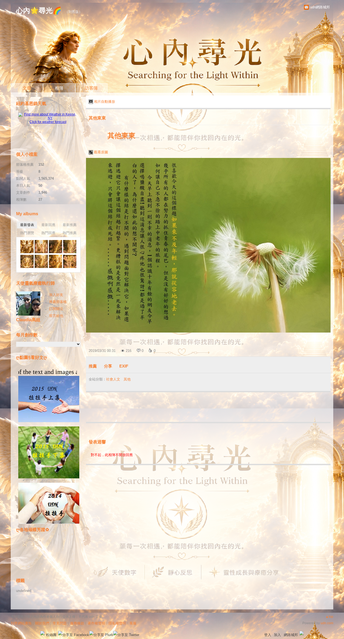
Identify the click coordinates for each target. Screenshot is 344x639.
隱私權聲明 (117, 623)
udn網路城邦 (320, 7)
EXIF (123, 366)
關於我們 (42, 623)
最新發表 (27, 225)
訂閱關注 (56, 309)
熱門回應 (48, 233)
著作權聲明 (96, 623)
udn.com (327, 623)
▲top (329, 617)
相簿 (59, 88)
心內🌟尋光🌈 (38, 10)
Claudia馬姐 (28, 319)
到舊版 (73, 12)
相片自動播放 (104, 102)
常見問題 (60, 623)
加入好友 (56, 295)
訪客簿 (91, 88)
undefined (23, 591)
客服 (133, 623)
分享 (108, 366)
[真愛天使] (27, 246)
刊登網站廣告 (21, 623)
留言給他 (56, 316)
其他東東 (97, 118)
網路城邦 (291, 635)
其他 (127, 379)
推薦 (93, 366)
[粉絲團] (42, 633)
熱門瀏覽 (27, 233)
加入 (277, 635)
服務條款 (77, 623)
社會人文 (113, 379)
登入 (267, 635)
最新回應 (48, 225)
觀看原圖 (101, 152)
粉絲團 (51, 635)
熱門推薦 (70, 233)
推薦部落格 (58, 302)
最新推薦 (70, 225)
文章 (27, 88)
